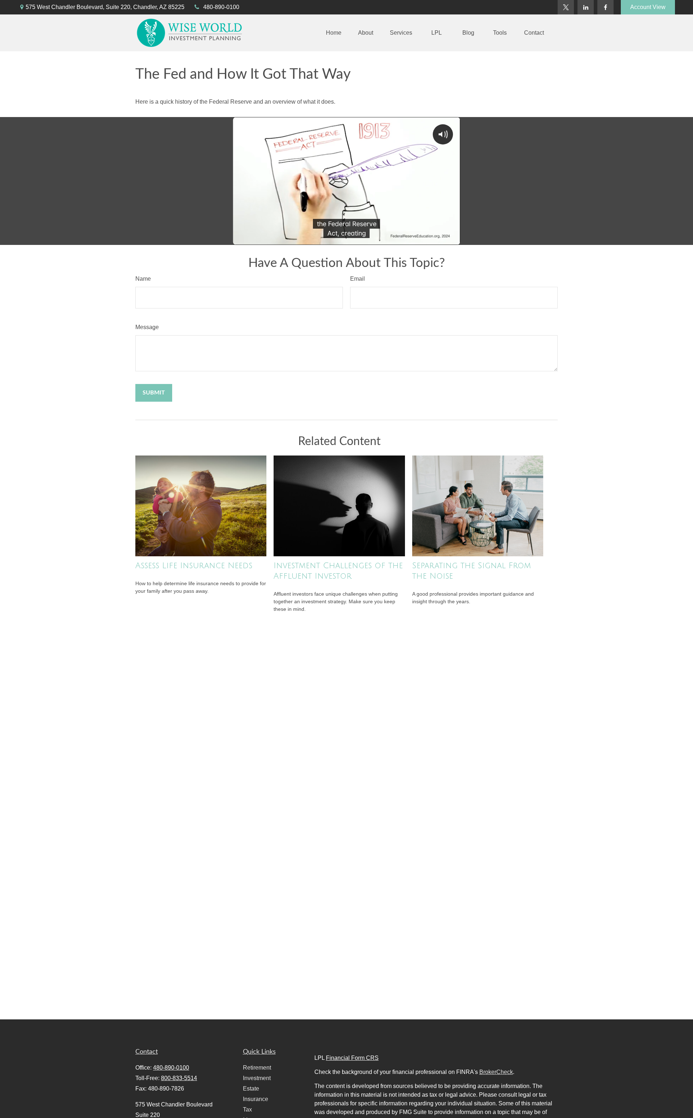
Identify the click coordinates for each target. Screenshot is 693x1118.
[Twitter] (566, 7)
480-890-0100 (221, 7)
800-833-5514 (179, 1078)
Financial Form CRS (352, 1058)
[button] (333, 33)
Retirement (257, 1068)
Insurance (255, 1099)
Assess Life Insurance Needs (193, 565)
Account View (648, 7)
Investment (257, 1078)
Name (143, 279)
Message (147, 327)
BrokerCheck (496, 1072)
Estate (251, 1088)
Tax (247, 1109)
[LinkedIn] (586, 7)
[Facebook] (605, 7)
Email (357, 279)
